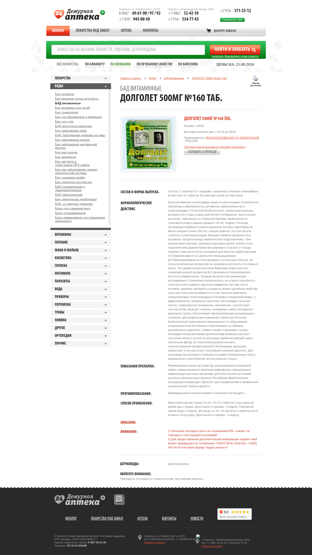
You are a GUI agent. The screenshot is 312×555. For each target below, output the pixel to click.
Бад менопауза (65, 157)
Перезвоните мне (232, 19)
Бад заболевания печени (72, 140)
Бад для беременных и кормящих (78, 117)
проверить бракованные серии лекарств (235, 56)
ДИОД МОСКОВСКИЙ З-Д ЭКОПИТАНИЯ (232, 137)
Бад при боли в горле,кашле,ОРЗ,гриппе (72, 163)
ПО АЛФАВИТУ (95, 64)
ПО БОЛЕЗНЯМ (188, 64)
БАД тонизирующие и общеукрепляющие (70, 188)
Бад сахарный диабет (70, 177)
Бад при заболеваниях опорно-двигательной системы (76, 171)
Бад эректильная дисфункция (76, 199)
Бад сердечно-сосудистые (73, 182)
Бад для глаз (64, 121)
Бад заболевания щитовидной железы (76, 146)
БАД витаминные (68, 103)
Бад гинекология (66, 112)
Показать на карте (154, 542)
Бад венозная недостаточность (76, 98)
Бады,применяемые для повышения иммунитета (80, 219)
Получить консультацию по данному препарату (215, 147)
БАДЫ (152, 78)
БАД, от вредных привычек (74, 204)
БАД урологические (68, 194)
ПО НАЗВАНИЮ (120, 64)
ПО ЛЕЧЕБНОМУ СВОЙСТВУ (154, 64)
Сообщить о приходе (202, 152)
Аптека (126, 31)
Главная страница (130, 78)
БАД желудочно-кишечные (73, 126)
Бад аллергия (64, 94)
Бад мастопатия (66, 152)
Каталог (58, 31)
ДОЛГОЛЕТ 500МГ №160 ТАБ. (209, 78)
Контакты (150, 31)
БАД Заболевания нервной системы (80, 135)
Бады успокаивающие (70, 213)
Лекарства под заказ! (92, 31)
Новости (196, 519)
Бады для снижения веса (72, 208)
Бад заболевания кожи (71, 130)
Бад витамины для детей (72, 108)
